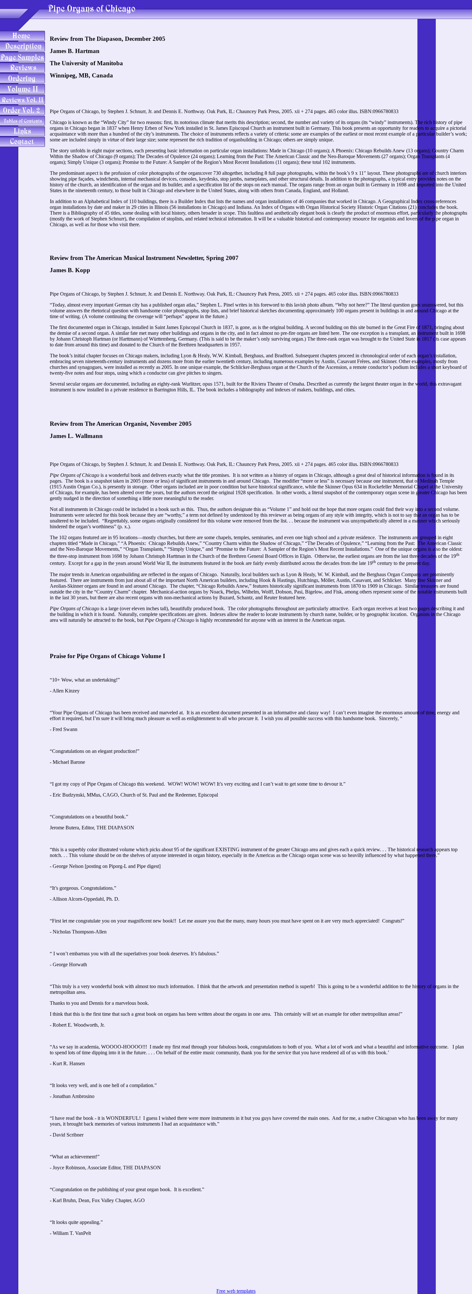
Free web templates (236, 1291)
